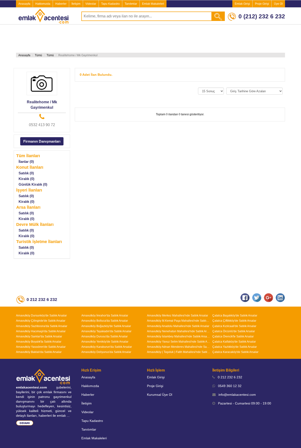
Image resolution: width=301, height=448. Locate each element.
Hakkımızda (42, 3)
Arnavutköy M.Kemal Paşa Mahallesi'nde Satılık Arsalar (178, 320)
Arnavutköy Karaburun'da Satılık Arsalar (106, 346)
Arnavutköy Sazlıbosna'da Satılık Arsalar (41, 326)
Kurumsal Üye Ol (159, 394)
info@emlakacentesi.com (236, 394)
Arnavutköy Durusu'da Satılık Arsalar (104, 336)
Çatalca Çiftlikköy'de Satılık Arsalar (234, 320)
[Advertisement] (150, 38)
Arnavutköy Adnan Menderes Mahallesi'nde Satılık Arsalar (178, 346)
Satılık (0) (26, 173)
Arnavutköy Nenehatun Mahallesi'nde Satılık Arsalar (178, 331)
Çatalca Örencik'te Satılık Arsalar (233, 336)
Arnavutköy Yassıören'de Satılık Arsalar (41, 346)
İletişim (75, 3)
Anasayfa (24, 3)
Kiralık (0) (26, 179)
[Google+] (268, 297)
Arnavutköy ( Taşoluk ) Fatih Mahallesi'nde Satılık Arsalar (178, 352)
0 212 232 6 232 (228, 377)
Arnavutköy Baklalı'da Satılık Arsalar (39, 352)
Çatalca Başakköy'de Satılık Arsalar (234, 315)
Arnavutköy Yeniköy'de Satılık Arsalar (104, 341)
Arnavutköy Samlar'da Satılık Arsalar (39, 336)
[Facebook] (245, 297)
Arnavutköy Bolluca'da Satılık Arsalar (104, 320)
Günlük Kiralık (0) (33, 184)
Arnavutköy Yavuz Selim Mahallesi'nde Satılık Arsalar (178, 341)
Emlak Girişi (242, 3)
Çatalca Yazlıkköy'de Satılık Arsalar (234, 346)
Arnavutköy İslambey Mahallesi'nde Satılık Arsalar (178, 336)
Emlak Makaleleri (153, 3)
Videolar (90, 3)
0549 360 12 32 (228, 386)
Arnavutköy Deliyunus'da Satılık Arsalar (106, 352)
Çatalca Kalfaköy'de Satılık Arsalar (234, 341)
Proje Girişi (262, 3)
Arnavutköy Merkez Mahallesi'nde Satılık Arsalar (177, 315)
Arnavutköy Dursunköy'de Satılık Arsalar (41, 315)
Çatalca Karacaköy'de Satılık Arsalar (235, 352)
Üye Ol (278, 3)
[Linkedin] (280, 297)
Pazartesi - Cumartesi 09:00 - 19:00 (243, 403)
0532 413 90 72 (42, 125)
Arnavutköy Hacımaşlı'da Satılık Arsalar (41, 331)
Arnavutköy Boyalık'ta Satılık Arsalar (38, 341)
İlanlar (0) (26, 162)
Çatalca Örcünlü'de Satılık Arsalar (233, 331)
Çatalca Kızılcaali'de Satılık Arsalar (234, 326)
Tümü (38, 55)
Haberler (61, 3)
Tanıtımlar (131, 3)
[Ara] (218, 16)
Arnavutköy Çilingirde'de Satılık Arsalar (40, 320)
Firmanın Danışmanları (41, 141)
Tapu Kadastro (110, 3)
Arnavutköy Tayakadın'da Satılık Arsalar (106, 331)
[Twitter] (256, 297)
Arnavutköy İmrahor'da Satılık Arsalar (104, 315)
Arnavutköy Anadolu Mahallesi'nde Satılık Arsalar (178, 326)
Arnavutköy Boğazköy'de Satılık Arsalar (106, 326)
